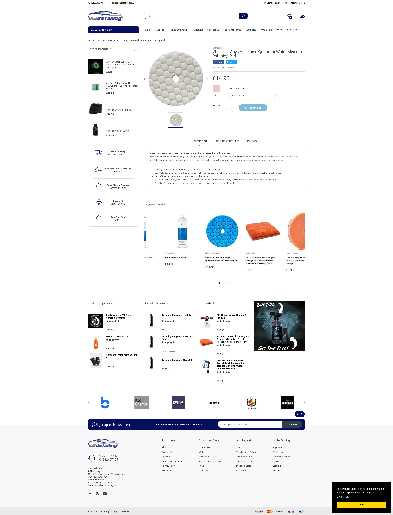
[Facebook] (90, 494)
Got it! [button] (361, 504)
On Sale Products (156, 303)
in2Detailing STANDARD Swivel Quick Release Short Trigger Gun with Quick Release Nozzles (232, 364)
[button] (113, 321)
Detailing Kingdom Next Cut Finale (177, 337)
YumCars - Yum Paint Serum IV (121, 356)
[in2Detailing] (113, 16)
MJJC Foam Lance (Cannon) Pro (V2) (231, 316)
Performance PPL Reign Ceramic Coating (119, 316)
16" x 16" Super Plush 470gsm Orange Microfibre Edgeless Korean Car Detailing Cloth (233, 339)
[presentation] (134, 49)
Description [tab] (199, 141)
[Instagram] (97, 494)
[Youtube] (105, 494)
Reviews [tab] (251, 141)
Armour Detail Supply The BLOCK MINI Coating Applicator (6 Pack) (122, 86)
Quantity (217, 104)
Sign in (302, 2)
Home (91, 40)
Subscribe (292, 424)
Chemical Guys (219, 48)
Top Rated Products (213, 303)
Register (292, 2)
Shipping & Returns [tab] (226, 141)
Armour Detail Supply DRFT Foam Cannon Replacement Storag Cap (120, 64)
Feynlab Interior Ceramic (118, 130)
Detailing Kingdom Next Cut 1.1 (177, 316)
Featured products (101, 303)
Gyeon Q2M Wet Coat (118, 336)
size (214, 95)
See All (299, 414)
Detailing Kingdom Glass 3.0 (176, 360)
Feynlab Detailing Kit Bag (118, 109)
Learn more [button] (343, 496)
